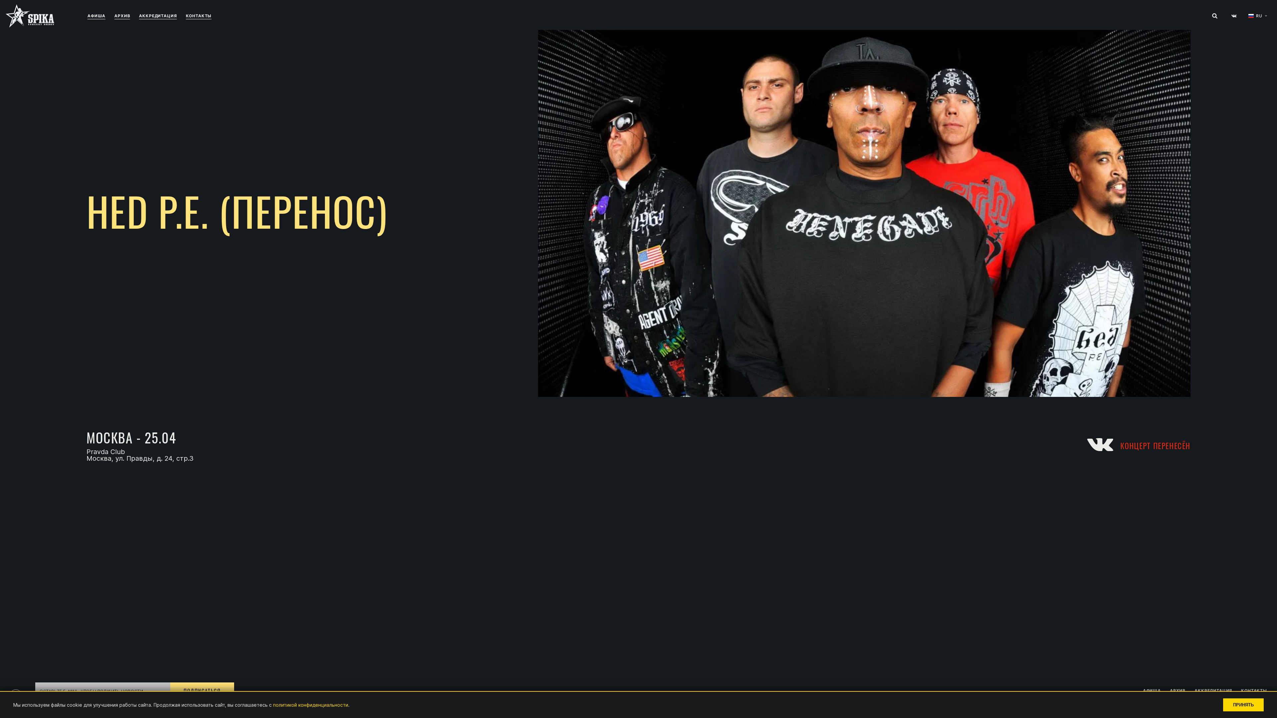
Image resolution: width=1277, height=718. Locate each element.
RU (1259, 16)
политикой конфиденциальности (310, 705)
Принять (1243, 704)
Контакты (199, 15)
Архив (122, 15)
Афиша (96, 15)
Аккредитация (158, 15)
